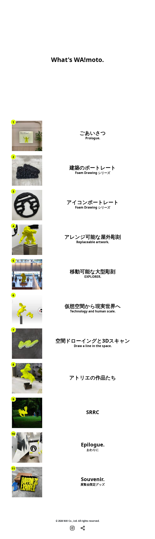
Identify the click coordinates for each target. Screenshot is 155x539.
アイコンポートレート (93, 204)
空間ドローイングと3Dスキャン (93, 343)
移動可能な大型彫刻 (92, 273)
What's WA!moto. (77, 59)
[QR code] (82, 528)
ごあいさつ (93, 135)
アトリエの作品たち (92, 377)
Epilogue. (93, 446)
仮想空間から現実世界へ (93, 308)
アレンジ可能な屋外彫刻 (92, 239)
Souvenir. (93, 481)
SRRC (92, 412)
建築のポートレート (92, 169)
